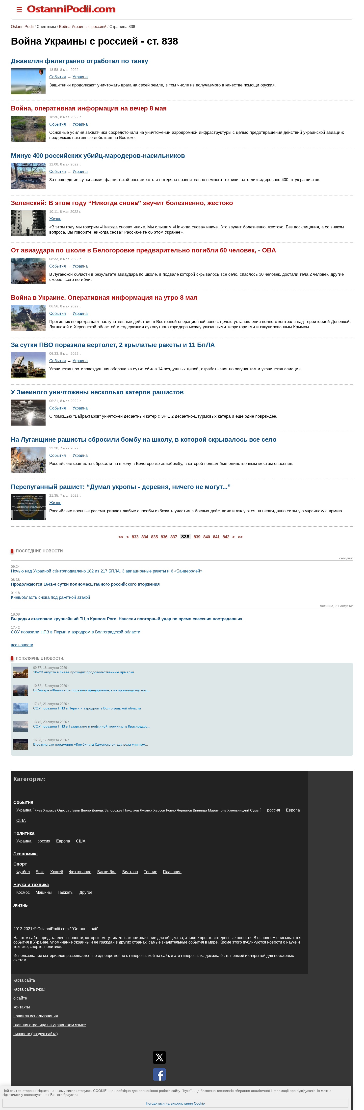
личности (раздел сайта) (35, 1034)
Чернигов (184, 810)
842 (226, 537)
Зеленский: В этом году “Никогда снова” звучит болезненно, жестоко (122, 203)
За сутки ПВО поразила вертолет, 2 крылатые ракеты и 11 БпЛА (113, 345)
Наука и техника (31, 884)
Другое (85, 892)
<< (120, 537)
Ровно (171, 810)
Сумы (254, 810)
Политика (23, 833)
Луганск (146, 810)
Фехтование (80, 872)
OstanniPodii (22, 27)
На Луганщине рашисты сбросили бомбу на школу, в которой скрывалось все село (144, 439)
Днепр (86, 810)
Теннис (150, 872)
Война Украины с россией (82, 27)
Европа (293, 810)
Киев (38, 810)
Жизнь (55, 219)
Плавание (172, 872)
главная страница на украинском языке (49, 1025)
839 (197, 537)
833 (135, 537)
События (57, 77)
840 (206, 537)
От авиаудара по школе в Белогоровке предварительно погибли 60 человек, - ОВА (143, 250)
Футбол (23, 872)
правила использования (35, 1016)
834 (144, 537)
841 (216, 537)
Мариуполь (217, 810)
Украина (80, 77)
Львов (75, 810)
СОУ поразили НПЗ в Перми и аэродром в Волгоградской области (75, 632)
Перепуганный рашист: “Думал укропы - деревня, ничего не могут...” (121, 486)
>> (240, 537)
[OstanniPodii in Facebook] (159, 1074)
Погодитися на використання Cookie (175, 1103)
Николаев (131, 810)
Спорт (20, 864)
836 (164, 537)
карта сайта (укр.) (29, 989)
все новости (22, 645)
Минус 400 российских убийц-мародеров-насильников (98, 155)
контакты (21, 1007)
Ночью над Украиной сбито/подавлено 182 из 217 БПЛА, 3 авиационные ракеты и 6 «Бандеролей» (106, 571)
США (21, 820)
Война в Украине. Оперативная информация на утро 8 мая (104, 297)
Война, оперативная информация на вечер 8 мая (89, 108)
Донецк (98, 810)
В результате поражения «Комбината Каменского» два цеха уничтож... (90, 744)
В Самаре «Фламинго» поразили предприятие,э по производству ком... (91, 690)
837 (173, 537)
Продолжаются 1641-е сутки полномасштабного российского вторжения (85, 584)
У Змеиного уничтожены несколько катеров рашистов (97, 392)
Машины (44, 892)
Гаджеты (66, 892)
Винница (200, 810)
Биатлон (130, 872)
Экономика (25, 853)
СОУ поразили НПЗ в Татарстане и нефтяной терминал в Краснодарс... (91, 726)
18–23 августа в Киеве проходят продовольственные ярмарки (83, 672)
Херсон (159, 810)
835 (154, 537)
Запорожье (113, 810)
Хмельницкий (238, 810)
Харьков (49, 810)
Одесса (63, 810)
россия (273, 810)
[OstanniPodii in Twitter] (159, 1057)
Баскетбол (106, 872)
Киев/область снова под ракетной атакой (50, 597)
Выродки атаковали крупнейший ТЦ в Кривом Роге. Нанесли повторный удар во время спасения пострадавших (126, 619)
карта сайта (24, 980)
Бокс (40, 872)
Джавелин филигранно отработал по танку (79, 61)
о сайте (20, 998)
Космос (23, 892)
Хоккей (56, 872)
